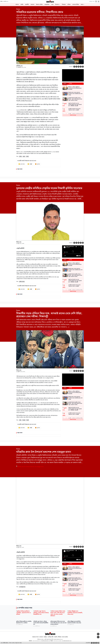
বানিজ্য (69, 4)
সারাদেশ (32, 4)
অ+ (98, 634)
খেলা (52, 4)
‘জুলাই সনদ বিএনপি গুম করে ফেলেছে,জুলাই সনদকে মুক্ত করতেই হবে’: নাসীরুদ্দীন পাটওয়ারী (75, 105)
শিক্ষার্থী (27, 420)
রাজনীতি (27, 4)
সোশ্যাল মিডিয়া (75, 4)
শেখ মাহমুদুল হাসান (22, 587)
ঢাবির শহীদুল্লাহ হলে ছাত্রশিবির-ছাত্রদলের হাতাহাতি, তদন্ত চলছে (74, 622)
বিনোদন (57, 4)
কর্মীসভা (20, 156)
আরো (82, 4)
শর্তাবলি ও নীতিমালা (57, 637)
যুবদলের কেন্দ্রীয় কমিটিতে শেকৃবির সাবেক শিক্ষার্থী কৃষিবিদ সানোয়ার (49, 188)
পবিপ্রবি (27, 156)
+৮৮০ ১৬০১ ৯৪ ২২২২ (36, 640)
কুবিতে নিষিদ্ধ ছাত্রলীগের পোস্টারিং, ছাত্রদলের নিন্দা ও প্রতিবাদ (24, 622)
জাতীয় (22, 4)
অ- (98, 637)
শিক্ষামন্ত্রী (23, 420)
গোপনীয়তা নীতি (50, 637)
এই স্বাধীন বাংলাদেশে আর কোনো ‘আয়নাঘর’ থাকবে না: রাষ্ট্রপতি (74, 109)
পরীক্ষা (20, 420)
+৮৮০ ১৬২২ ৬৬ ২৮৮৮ (57, 640)
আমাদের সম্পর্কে (35, 637)
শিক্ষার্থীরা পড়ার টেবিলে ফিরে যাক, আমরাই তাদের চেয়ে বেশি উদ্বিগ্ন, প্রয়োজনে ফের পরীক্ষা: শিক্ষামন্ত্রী (49, 314)
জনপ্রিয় (70, 84)
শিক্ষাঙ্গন (64, 4)
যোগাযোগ (41, 637)
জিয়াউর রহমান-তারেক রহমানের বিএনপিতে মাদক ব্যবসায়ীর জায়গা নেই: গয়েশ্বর (75, 94)
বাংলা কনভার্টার (65, 637)
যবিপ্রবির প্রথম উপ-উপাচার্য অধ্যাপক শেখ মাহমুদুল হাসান (43, 452)
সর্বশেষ (17, 4)
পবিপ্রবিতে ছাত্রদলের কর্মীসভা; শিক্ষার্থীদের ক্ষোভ (39, 12)
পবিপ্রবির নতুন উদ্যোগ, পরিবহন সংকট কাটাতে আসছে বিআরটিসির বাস (40, 623)
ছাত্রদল (24, 156)
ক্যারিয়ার (45, 637)
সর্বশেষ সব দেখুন (73, 115)
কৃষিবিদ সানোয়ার (21, 281)
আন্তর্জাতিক (47, 4)
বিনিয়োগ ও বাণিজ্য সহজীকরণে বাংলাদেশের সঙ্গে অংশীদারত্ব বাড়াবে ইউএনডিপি (74, 88)
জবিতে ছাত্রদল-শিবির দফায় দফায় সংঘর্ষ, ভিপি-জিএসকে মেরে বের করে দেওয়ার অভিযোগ (58, 623)
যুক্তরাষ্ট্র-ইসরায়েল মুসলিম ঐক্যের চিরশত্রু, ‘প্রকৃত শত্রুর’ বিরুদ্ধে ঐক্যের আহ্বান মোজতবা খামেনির (75, 99)
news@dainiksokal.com (45, 640)
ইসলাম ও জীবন (39, 4)
